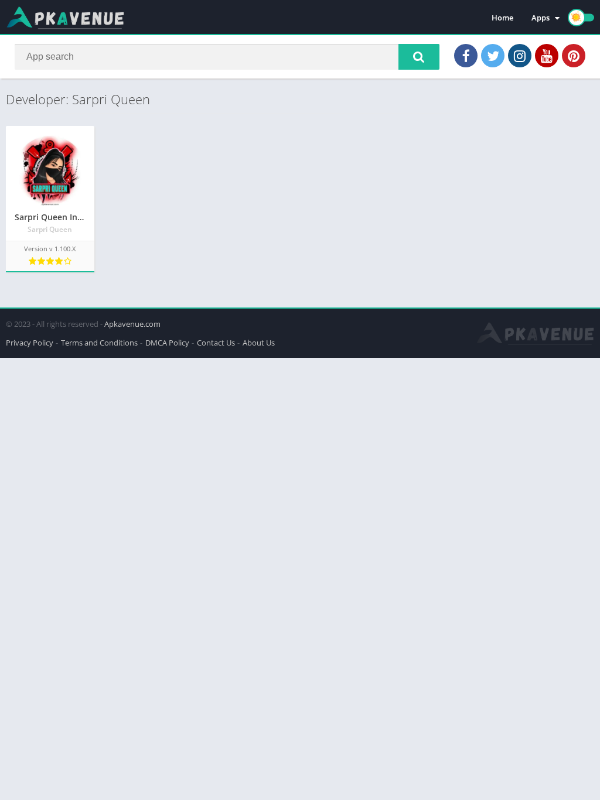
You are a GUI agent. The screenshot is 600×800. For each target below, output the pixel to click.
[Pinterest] (573, 55)
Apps (540, 17)
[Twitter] (492, 55)
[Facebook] (466, 55)
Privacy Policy (29, 342)
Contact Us (216, 342)
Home (502, 17)
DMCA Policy (167, 342)
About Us (259, 342)
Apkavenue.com (132, 324)
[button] (418, 57)
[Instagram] (519, 55)
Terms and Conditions (99, 342)
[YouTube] (546, 55)
